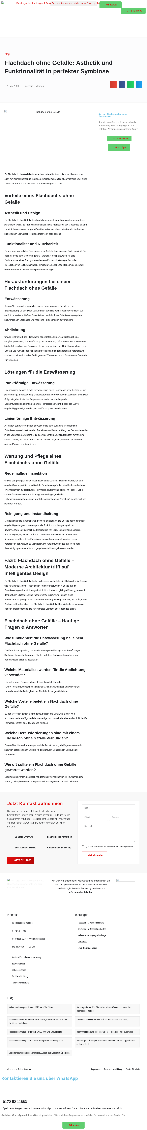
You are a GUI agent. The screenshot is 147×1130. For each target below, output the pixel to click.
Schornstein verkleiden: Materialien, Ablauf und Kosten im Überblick (39, 1052)
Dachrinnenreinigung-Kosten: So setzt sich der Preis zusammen (105, 1031)
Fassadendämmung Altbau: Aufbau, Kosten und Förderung (102, 1019)
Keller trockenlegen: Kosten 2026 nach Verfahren (31, 1007)
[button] (73, 3)
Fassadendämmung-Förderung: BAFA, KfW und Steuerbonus (35, 1031)
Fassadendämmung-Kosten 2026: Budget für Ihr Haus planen (36, 1040)
